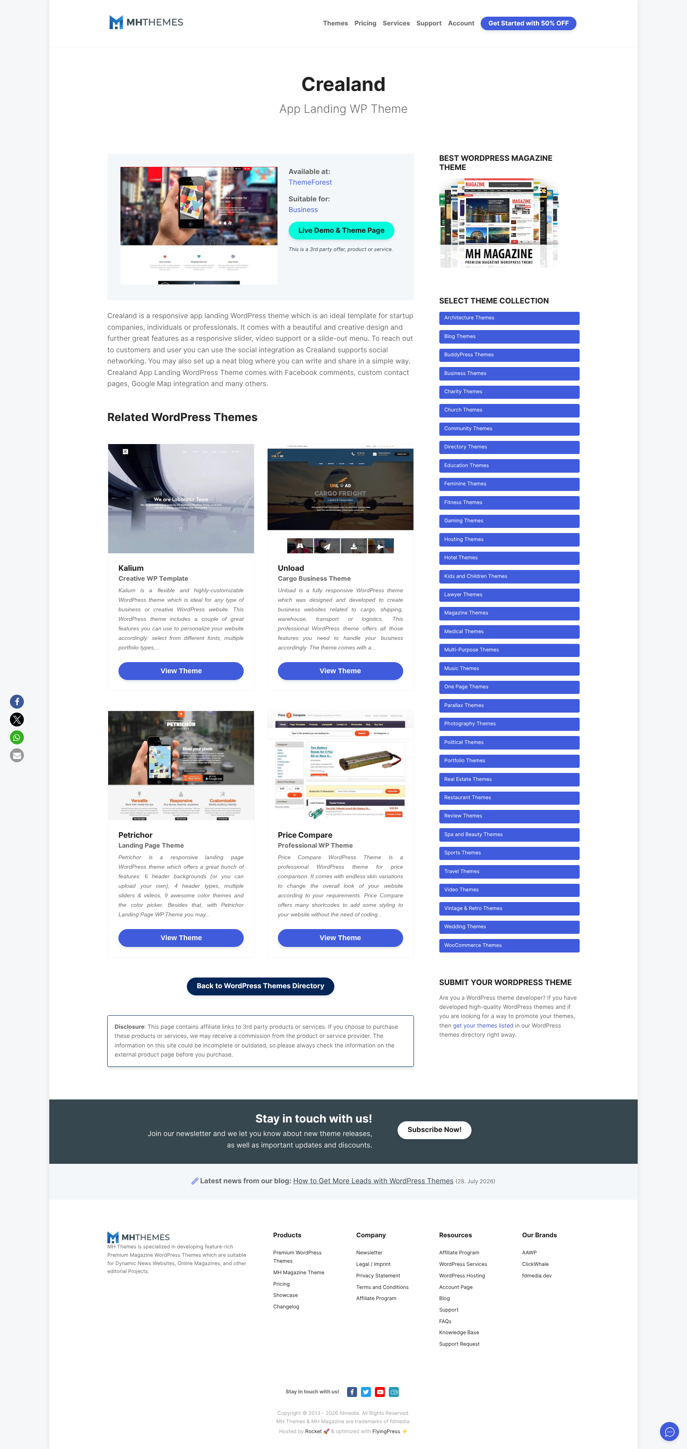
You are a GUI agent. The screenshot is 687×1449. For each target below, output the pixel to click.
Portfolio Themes (464, 761)
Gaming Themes (463, 521)
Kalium (131, 568)
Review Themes (463, 816)
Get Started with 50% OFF (529, 23)
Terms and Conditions (382, 1288)
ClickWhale (535, 1264)
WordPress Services (463, 1264)
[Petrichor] (181, 765)
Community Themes (468, 429)
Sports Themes (462, 853)
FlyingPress (386, 1432)
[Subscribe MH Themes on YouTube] (380, 1392)
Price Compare (305, 835)
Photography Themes (470, 724)
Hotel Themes (460, 558)
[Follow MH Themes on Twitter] (366, 1392)
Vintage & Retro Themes (473, 909)
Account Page (456, 1288)
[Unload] (340, 498)
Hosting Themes (463, 540)
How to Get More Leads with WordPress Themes (373, 1181)
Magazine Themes (466, 613)
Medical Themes (463, 632)
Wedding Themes (465, 927)
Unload (291, 568)
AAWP (529, 1253)
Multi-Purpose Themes (471, 650)
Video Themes (461, 890)
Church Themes (463, 410)
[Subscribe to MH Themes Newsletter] (394, 1392)
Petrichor (135, 835)
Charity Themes (463, 392)
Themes (335, 23)
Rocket (313, 1432)
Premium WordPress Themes (297, 1257)
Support (429, 23)
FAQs (445, 1322)
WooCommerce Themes (473, 946)
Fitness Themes (463, 503)
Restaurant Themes (467, 798)
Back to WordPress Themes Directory (260, 986)
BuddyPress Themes (468, 355)
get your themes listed (483, 1025)
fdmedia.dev (537, 1276)
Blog (444, 1299)
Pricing (365, 23)
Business (303, 210)
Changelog (286, 1307)
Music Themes (461, 669)
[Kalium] (181, 498)
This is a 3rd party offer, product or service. (341, 250)
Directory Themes (465, 447)
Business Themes (465, 374)
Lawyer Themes (463, 595)
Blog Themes (459, 337)
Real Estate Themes (468, 779)
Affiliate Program (376, 1299)
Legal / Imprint (373, 1264)
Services (396, 23)
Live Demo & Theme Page (341, 230)
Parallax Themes (464, 706)
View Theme (181, 671)
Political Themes (463, 743)
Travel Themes (461, 872)
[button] (17, 702)
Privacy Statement (378, 1276)
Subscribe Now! (435, 1130)
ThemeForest (310, 182)
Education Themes (466, 466)
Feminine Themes (465, 484)
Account (461, 23)
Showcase (285, 1295)
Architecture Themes (469, 318)
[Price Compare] (340, 765)
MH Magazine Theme (298, 1273)
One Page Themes (466, 687)
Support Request (459, 1344)
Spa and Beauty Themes (473, 835)
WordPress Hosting (462, 1276)
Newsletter (369, 1253)
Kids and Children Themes (475, 577)
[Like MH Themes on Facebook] (352, 1392)
